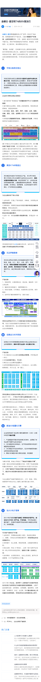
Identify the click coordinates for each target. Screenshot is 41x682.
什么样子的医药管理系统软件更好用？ (26, 645)
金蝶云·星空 (6, 34)
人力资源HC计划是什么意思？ (23, 636)
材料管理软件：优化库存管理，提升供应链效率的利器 (17, 618)
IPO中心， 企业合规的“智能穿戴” (17, 622)
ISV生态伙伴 (6, 604)
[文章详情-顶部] (20, 12)
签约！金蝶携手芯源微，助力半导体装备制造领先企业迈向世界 (26, 655)
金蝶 (15, 244)
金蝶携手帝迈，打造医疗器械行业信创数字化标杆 (26, 674)
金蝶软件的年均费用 (20, 664)
